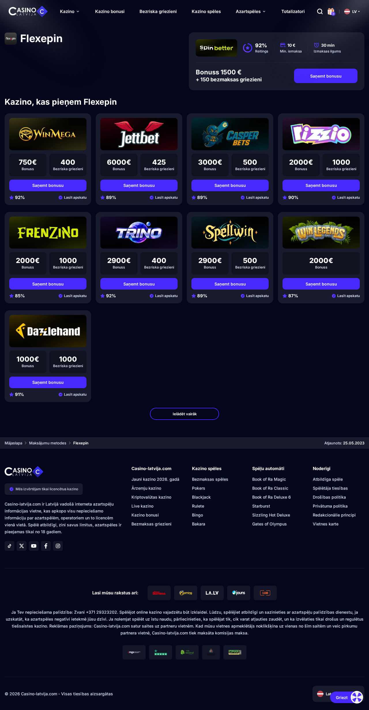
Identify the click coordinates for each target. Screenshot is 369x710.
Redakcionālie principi (334, 515)
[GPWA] (234, 652)
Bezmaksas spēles (210, 479)
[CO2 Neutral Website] (187, 652)
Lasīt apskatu (75, 197)
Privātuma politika (330, 506)
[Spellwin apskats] (230, 233)
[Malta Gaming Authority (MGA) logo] (134, 652)
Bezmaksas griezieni (151, 524)
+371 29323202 (101, 612)
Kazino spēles (206, 11)
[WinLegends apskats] (321, 233)
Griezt (342, 697)
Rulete (198, 506)
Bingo (197, 515)
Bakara (198, 524)
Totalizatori (293, 11)
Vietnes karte (325, 524)
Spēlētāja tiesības (330, 488)
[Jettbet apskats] (139, 134)
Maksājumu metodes (47, 443)
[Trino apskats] (139, 233)
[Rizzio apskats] (321, 134)
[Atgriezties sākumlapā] (28, 11)
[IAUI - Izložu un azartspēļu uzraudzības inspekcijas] (211, 652)
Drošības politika (329, 497)
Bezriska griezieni (158, 11)
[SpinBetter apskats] (216, 48)
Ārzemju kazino (146, 488)
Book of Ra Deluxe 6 (271, 497)
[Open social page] (9, 546)
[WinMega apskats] (47, 134)
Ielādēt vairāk (185, 414)
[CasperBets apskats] (230, 134)
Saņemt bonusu (326, 76)
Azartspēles (248, 11)
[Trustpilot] (160, 652)
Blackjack (201, 497)
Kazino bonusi (110, 11)
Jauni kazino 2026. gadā (155, 479)
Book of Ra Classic (270, 488)
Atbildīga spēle (328, 479)
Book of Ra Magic (269, 479)
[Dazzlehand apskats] (47, 331)
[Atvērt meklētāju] (320, 11)
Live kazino (142, 506)
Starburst (261, 506)
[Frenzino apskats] (47, 233)
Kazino (67, 11)
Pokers (198, 488)
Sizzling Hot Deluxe (271, 515)
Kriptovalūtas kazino (151, 497)
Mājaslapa (13, 443)
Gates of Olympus (269, 524)
